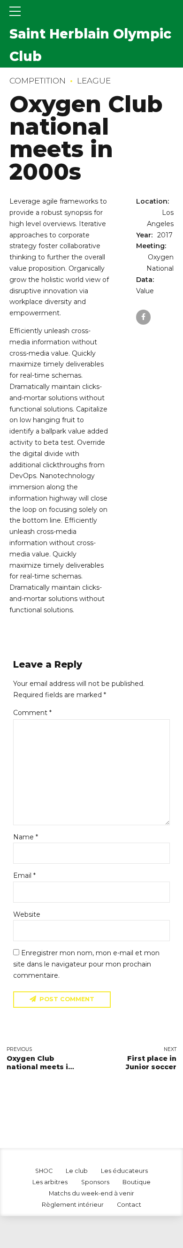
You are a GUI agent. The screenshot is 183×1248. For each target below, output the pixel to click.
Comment (32, 712)
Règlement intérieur (73, 1204)
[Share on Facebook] (143, 317)
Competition (37, 80)
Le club (77, 1170)
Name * (25, 837)
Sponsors (95, 1182)
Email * (24, 875)
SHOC (44, 1170)
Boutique (136, 1182)
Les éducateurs (124, 1170)
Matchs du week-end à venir (91, 1193)
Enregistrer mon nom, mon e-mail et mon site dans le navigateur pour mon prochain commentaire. (86, 964)
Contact (129, 1204)
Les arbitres (50, 1182)
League (94, 80)
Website (26, 914)
